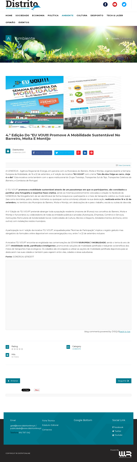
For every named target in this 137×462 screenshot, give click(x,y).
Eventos (24, 22)
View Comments (124, 165)
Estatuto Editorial (50, 425)
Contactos (47, 429)
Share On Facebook (43, 153)
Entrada (115, 38)
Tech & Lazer (115, 15)
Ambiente (67, 15)
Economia (38, 15)
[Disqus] (68, 294)
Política (53, 15)
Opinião (10, 22)
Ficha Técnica (48, 420)
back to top (125, 331)
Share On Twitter (66, 153)
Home (9, 15)
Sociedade (22, 15)
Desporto (97, 15)
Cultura (82, 15)
